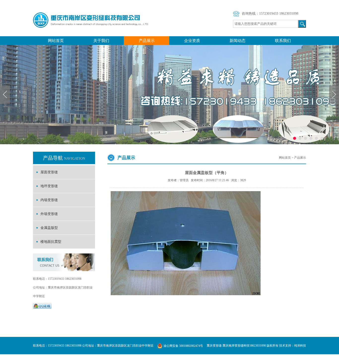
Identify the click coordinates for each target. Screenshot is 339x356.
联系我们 (283, 40)
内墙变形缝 (49, 200)
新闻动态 (237, 40)
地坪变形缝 (49, 186)
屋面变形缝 (49, 172)
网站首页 (56, 40)
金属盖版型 (49, 228)
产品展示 (147, 40)
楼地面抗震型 (50, 242)
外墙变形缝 (49, 214)
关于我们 (101, 40)
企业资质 (192, 40)
